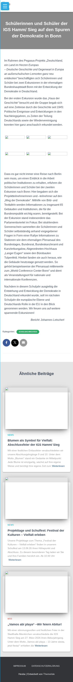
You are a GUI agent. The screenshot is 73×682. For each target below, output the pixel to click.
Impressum (19, 666)
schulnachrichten (28, 332)
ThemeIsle (49, 674)
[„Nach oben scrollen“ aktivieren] (66, 675)
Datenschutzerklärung (46, 666)
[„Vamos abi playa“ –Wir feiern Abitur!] (36, 592)
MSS (10, 619)
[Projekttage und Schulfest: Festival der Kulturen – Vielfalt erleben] (36, 498)
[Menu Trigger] (5, 6)
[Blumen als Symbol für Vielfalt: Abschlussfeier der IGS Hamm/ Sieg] (36, 408)
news (11, 435)
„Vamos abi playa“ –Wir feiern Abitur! (35, 624)
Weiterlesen (58, 466)
